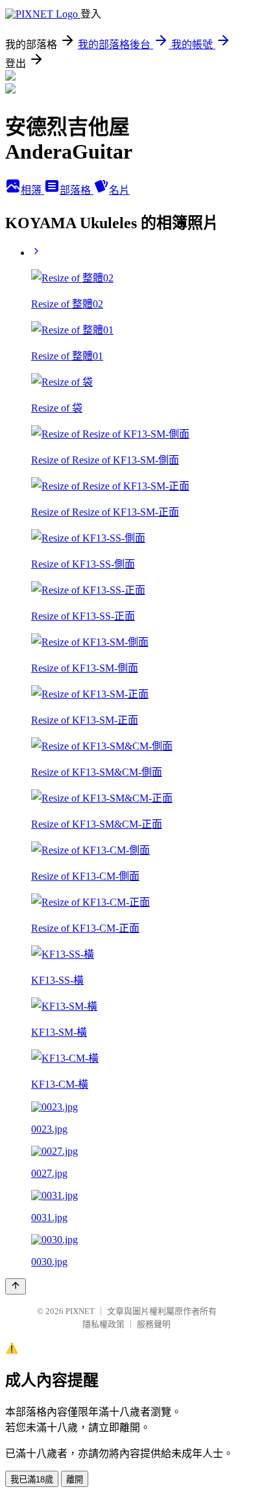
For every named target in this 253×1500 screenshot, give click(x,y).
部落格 (76, 190)
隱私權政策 (103, 1324)
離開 (74, 1479)
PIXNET (80, 1311)
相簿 (32, 190)
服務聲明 (154, 1324)
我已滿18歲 (31, 1479)
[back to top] (15, 1286)
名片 (119, 190)
